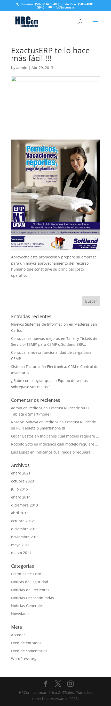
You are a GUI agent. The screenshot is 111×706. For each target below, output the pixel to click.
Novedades (20, 613)
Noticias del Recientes (30, 589)
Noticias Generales (27, 605)
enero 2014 (20, 497)
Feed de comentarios (29, 650)
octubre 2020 (22, 481)
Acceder (18, 634)
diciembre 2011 (24, 528)
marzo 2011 (21, 552)
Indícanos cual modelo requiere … (69, 436)
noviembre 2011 (25, 536)
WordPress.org (23, 658)
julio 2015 (19, 489)
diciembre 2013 (24, 505)
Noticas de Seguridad (29, 581)
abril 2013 (19, 512)
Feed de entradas (26, 642)
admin (21, 67)
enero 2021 (20, 473)
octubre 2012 (22, 520)
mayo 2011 (20, 544)
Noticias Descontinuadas (32, 597)
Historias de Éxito (26, 573)
